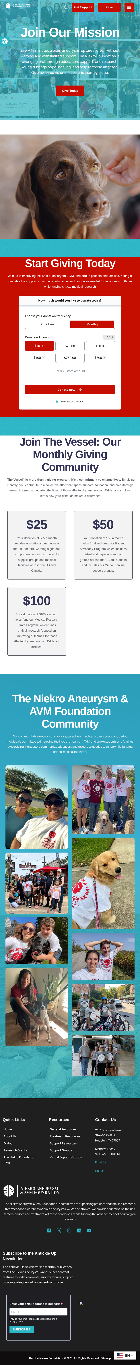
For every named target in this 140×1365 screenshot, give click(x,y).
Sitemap (105, 1358)
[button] (4, 41)
